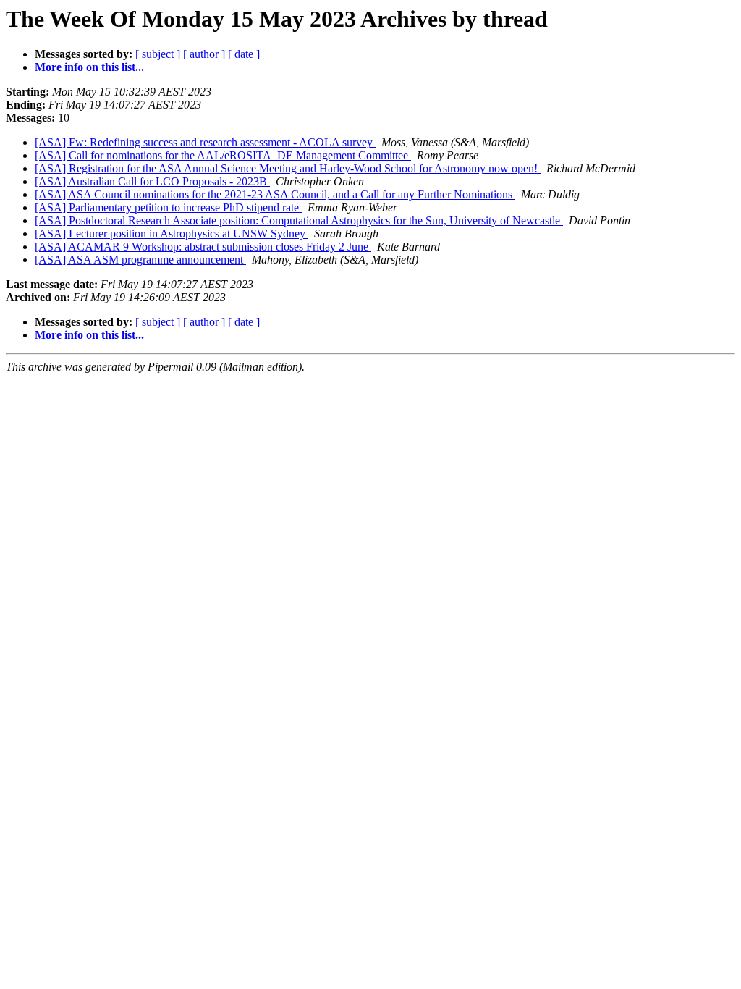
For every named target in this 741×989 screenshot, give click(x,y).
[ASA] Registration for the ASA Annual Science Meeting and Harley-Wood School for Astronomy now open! (288, 168)
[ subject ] (157, 54)
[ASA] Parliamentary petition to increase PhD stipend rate (168, 207)
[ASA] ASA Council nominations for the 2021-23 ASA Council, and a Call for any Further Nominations (275, 194)
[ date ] (244, 54)
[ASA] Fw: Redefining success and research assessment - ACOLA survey (205, 142)
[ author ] (204, 54)
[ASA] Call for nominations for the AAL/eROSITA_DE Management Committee (223, 155)
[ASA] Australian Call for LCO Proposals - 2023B (152, 181)
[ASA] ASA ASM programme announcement (140, 259)
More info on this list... (89, 67)
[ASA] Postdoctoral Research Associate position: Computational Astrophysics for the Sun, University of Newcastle (299, 220)
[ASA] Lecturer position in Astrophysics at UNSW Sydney (171, 233)
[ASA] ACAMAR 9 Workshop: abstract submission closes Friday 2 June (203, 246)
